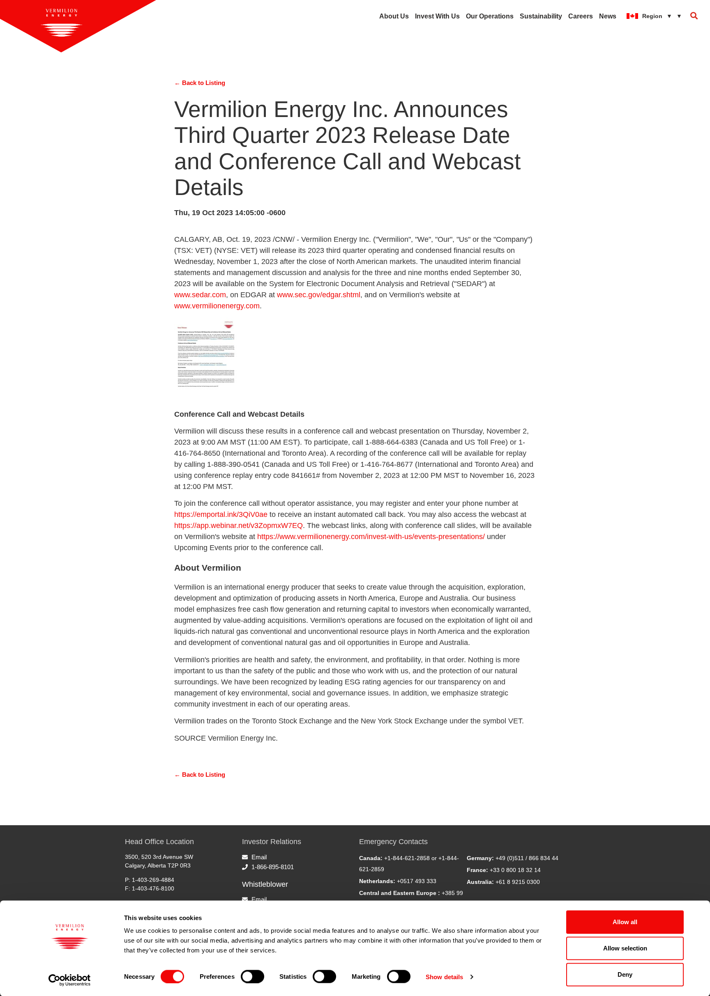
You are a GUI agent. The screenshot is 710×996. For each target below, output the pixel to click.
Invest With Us (437, 16)
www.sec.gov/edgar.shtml (318, 295)
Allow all (625, 921)
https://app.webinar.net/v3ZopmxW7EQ (238, 525)
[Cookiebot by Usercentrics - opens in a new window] (70, 980)
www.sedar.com (200, 295)
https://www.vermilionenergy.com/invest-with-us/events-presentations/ (371, 536)
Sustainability (541, 16)
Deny (625, 974)
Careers (580, 16)
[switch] (252, 976)
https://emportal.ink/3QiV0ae (220, 514)
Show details (444, 976)
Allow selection (625, 948)
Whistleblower (265, 884)
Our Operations (490, 16)
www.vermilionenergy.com (217, 306)
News (607, 16)
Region (662, 16)
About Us (394, 16)
